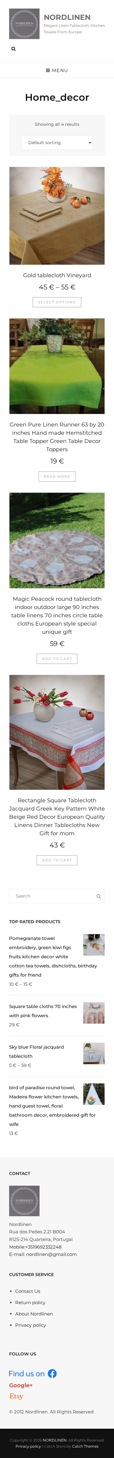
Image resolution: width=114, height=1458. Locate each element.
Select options (57, 302)
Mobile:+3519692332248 (35, 1247)
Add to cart (57, 658)
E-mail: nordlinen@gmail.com (43, 1254)
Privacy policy (30, 1325)
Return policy (30, 1302)
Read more (57, 476)
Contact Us (27, 1291)
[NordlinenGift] (16, 1396)
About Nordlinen (34, 1314)
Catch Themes (85, 1446)
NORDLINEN (67, 17)
